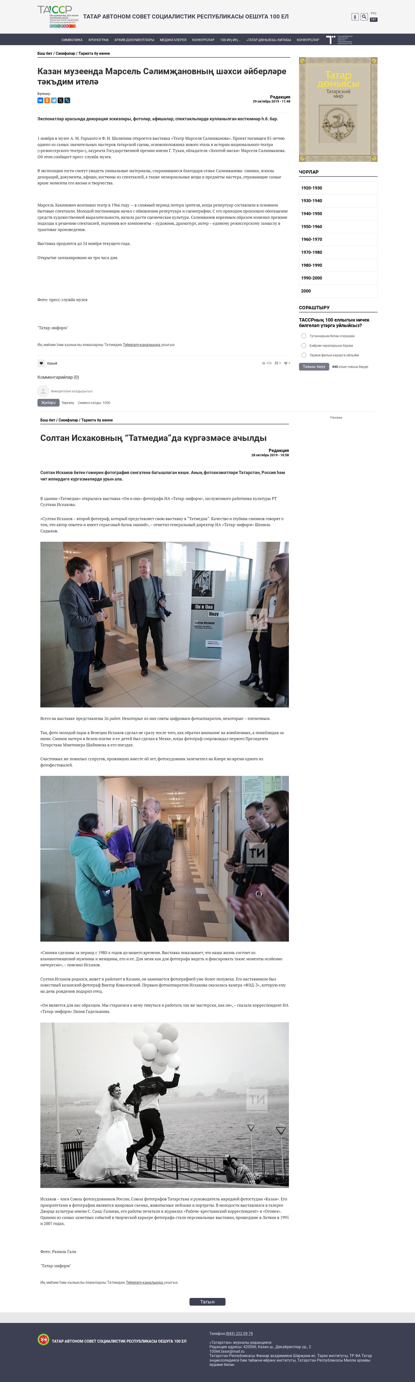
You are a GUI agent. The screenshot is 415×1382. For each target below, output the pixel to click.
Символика (72, 40)
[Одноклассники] (47, 100)
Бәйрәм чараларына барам (331, 345)
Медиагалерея (173, 40)
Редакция (280, 97)
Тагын (207, 1302)
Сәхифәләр (65, 53)
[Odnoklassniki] (355, 16)
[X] (60, 100)
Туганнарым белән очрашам (332, 336)
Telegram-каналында (142, 344)
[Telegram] (54, 100)
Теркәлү (67, 403)
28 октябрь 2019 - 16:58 (270, 455)
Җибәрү (48, 402)
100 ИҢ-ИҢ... (230, 40)
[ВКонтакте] (40, 100)
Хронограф (98, 40)
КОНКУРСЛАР (203, 40)
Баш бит (44, 53)
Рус (374, 13)
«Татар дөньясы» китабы (268, 40)
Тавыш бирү (314, 366)
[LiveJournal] (67, 100)
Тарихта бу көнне (94, 53)
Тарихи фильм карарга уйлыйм (334, 355)
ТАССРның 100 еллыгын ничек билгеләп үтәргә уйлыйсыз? (334, 322)
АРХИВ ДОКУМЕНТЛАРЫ (134, 40)
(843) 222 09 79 (239, 1334)
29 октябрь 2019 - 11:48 (271, 101)
